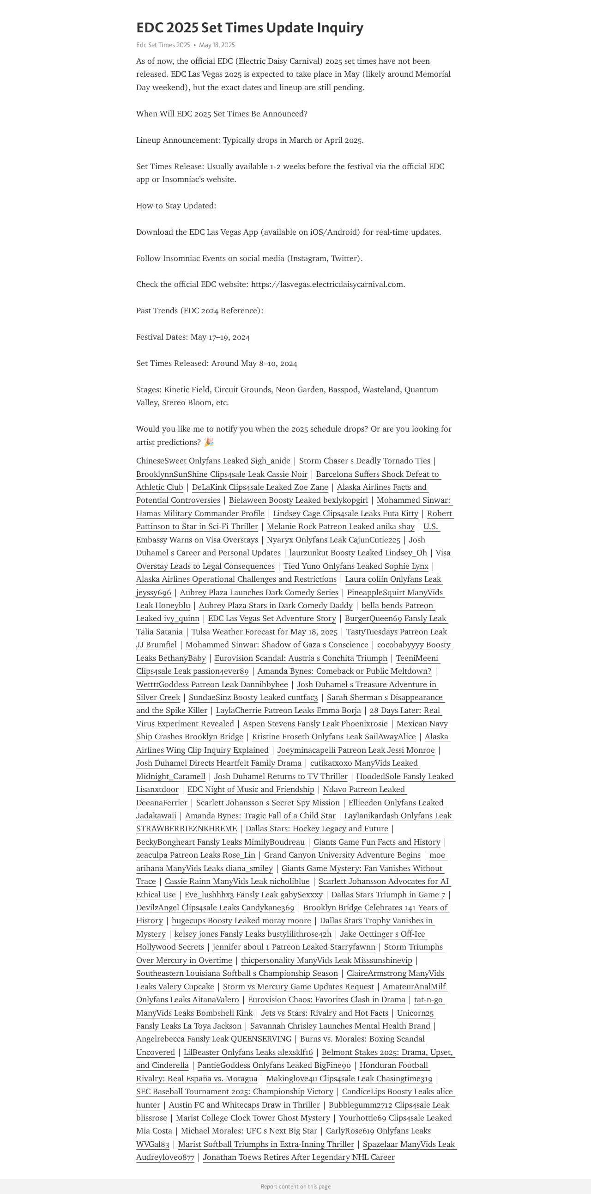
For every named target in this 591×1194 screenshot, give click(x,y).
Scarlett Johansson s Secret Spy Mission (268, 803)
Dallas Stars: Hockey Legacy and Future (317, 828)
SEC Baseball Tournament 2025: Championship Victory (234, 1091)
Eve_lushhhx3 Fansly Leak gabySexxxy (254, 894)
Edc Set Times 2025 (163, 45)
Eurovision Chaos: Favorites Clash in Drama (326, 999)
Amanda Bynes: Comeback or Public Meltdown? (345, 671)
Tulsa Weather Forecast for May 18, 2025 (265, 632)
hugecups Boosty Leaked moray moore (241, 920)
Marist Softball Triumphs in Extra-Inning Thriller (266, 1144)
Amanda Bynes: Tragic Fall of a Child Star (260, 815)
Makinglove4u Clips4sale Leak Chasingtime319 (349, 1078)
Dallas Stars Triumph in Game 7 (388, 894)
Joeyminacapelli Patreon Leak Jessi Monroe (356, 750)
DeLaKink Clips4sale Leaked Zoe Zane (260, 487)
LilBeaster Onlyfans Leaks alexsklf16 (248, 1052)
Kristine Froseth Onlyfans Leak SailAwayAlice (334, 736)
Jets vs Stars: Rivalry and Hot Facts (324, 1013)
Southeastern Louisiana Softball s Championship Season (237, 973)
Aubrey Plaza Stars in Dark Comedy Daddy (276, 605)
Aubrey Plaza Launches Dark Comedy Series (259, 592)
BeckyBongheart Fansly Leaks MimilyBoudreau (220, 842)
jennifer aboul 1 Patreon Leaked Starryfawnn (294, 947)
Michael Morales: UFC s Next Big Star (249, 1131)
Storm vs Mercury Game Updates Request (298, 986)
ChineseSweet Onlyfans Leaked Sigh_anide (213, 461)
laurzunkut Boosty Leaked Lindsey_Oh (358, 553)
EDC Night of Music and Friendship (250, 789)
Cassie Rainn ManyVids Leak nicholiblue (237, 881)
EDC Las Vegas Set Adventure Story (272, 618)
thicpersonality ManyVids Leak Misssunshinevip (326, 960)
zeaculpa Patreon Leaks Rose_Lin (195, 855)
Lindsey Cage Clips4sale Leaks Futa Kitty (345, 513)
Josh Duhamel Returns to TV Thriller (281, 776)
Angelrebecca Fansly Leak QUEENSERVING (213, 1039)
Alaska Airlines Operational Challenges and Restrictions (236, 579)
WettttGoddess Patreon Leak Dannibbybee (212, 684)
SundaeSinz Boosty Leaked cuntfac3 (253, 697)
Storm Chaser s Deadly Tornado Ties (364, 461)
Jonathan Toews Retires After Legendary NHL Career (299, 1157)
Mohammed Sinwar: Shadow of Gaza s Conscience (277, 645)
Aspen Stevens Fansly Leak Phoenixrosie (315, 724)
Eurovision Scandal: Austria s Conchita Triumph (301, 658)
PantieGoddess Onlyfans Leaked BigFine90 (274, 1065)
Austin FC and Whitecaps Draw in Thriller (244, 1105)
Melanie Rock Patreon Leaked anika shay (341, 526)
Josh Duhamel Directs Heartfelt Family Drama (219, 763)
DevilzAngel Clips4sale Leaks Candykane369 (215, 907)
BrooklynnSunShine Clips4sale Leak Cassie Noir (222, 474)
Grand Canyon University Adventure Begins (342, 855)
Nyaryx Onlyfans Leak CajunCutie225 (333, 540)
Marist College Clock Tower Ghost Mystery (253, 1118)
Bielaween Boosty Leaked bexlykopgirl (298, 500)
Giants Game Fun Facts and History (377, 842)
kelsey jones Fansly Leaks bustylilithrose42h (253, 934)
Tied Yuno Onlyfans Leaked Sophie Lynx (355, 566)
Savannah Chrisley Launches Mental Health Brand (340, 1026)
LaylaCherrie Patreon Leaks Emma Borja (288, 710)
